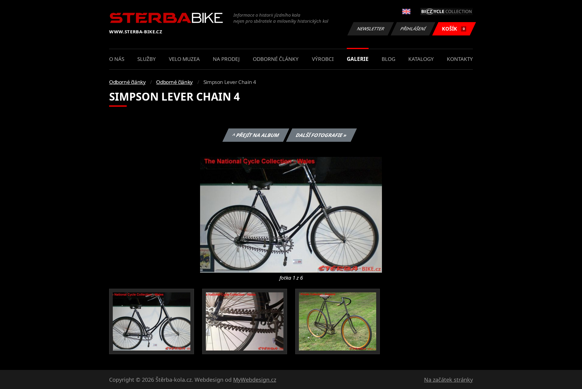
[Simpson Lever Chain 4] (291, 214)
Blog (388, 58)
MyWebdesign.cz (254, 379)
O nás (116, 58)
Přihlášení (413, 29)
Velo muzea (184, 58)
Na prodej (226, 58)
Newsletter (371, 29)
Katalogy (421, 58)
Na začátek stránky (448, 379)
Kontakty (460, 58)
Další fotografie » (321, 135)
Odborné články (276, 58)
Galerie (358, 58)
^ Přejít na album (255, 135)
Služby (146, 58)
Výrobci (323, 58)
